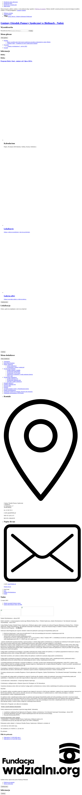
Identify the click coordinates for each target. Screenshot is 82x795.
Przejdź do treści (8, 3)
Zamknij (19, 10)
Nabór (5, 593)
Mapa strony (7, 6)
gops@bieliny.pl (12, 584)
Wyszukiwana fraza (6, 30)
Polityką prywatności (40, 9)
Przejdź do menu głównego (11, 2)
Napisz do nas (7, 586)
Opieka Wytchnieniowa (10, 592)
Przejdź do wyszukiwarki (10, 4)
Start (5, 591)
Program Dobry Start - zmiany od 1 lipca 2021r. (16, 61)
